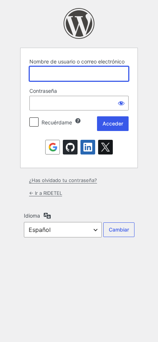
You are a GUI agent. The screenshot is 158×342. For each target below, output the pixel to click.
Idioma (32, 215)
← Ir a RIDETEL (45, 193)
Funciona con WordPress (79, 23)
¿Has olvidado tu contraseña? (63, 180)
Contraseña (43, 91)
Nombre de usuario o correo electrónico (77, 61)
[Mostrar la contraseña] (121, 103)
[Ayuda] (77, 120)
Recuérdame (57, 122)
